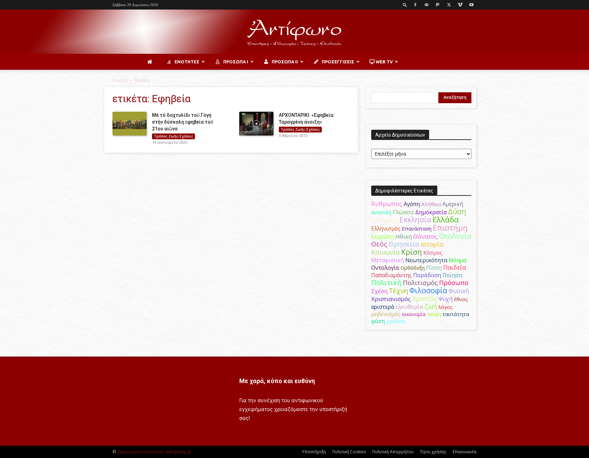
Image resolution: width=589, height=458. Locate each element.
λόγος (445, 306)
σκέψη (434, 314)
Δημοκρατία (431, 212)
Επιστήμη (450, 228)
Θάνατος (425, 236)
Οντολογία (385, 267)
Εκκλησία (415, 219)
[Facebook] (415, 5)
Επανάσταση (417, 228)
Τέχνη (398, 290)
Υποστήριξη (314, 452)
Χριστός (424, 298)
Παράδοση (427, 275)
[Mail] (426, 5)
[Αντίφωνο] (294, 32)
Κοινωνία (385, 252)
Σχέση (379, 291)
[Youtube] (471, 5)
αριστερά (382, 307)
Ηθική (403, 236)
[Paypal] (438, 5)
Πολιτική (386, 282)
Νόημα (457, 260)
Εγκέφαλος (384, 220)
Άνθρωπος (386, 203)
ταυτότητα (455, 314)
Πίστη (434, 267)
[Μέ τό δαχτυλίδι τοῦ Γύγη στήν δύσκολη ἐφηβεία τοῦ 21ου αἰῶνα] (129, 124)
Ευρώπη (382, 236)
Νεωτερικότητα (426, 260)
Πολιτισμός (420, 282)
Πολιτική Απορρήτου (393, 452)
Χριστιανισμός (391, 299)
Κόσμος (432, 252)
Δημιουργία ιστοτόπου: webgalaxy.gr (154, 452)
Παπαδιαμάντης (391, 275)
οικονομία (413, 314)
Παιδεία (454, 267)
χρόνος (396, 321)
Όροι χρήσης (433, 452)
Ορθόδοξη (413, 267)
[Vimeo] (460, 5)
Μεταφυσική (387, 260)
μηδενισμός (386, 314)
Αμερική (452, 204)
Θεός (379, 244)
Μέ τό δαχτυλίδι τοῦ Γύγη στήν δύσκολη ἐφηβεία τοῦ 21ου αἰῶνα (182, 121)
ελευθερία (409, 307)
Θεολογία (455, 236)
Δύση (457, 211)
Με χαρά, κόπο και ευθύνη (277, 380)
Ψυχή (445, 299)
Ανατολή (381, 212)
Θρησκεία (404, 244)
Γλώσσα (403, 212)
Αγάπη (412, 204)
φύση (378, 321)
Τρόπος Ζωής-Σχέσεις (173, 136)
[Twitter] (449, 5)
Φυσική (459, 291)
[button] (405, 4)
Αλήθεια (431, 204)
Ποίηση (452, 275)
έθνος (461, 299)
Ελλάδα (446, 219)
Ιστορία (432, 244)
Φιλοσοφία (428, 290)
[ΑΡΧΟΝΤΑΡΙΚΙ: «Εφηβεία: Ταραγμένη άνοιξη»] (256, 124)
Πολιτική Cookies (349, 452)
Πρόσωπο (453, 282)
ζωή (431, 306)
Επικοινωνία (465, 452)
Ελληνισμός (386, 228)
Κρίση (411, 252)
